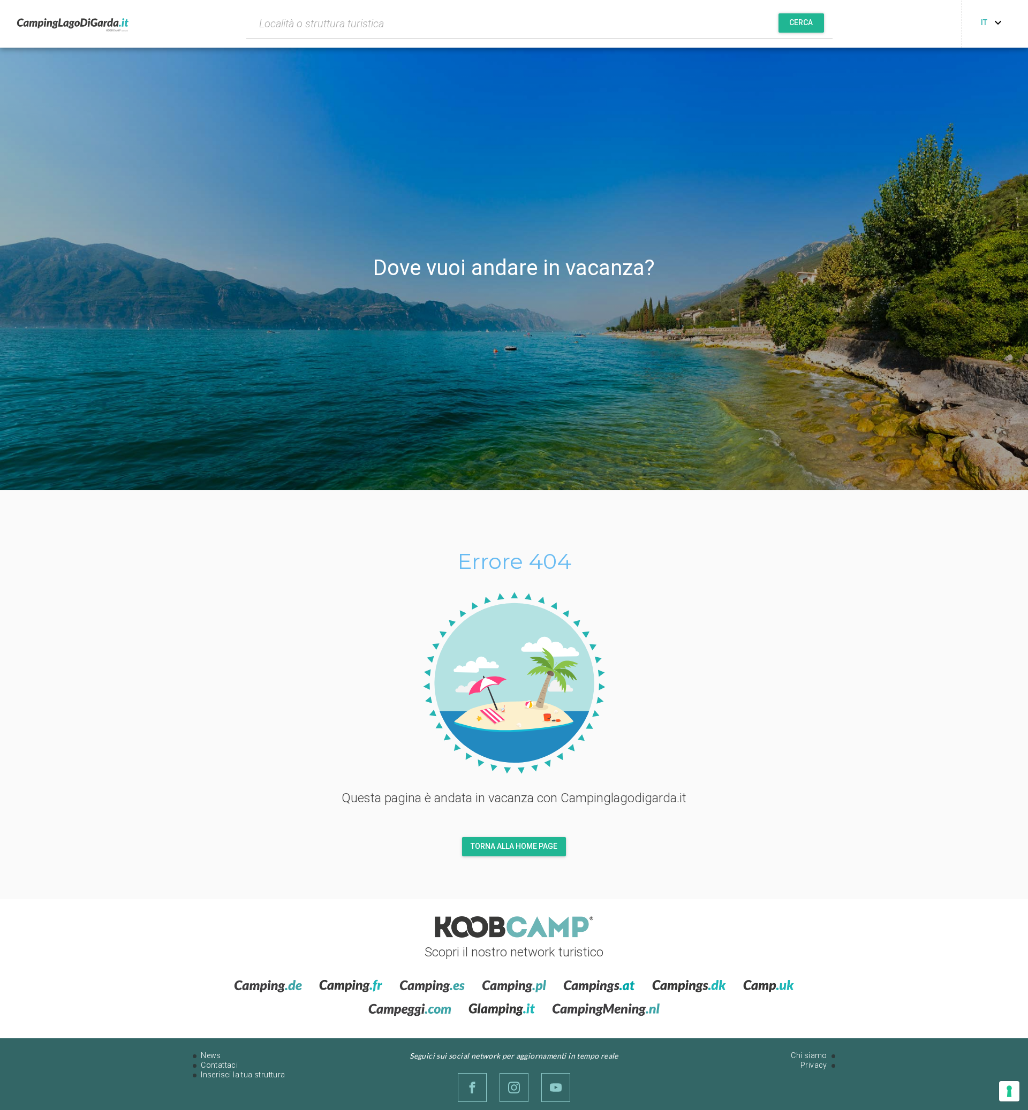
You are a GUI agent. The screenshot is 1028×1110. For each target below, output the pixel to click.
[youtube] (555, 1087)
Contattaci (219, 1065)
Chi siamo (809, 1055)
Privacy (813, 1065)
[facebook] (472, 1087)
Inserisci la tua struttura (243, 1074)
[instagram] (514, 1087)
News (211, 1055)
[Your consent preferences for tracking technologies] (1009, 1091)
